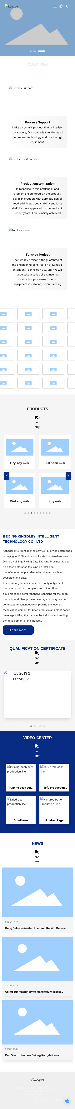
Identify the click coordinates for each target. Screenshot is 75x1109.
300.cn (36, 1102)
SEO (44, 1102)
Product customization (38, 183)
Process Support (37, 122)
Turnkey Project (38, 254)
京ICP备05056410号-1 (37, 1094)
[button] (31, 51)
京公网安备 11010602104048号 (32, 1099)
